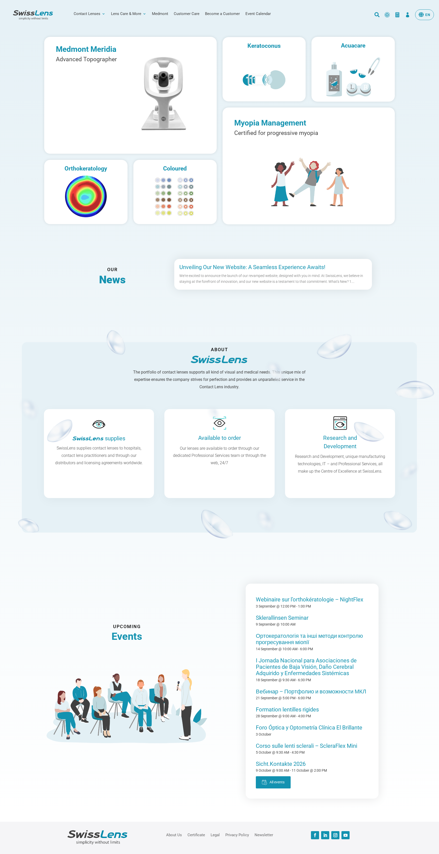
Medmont (160, 14)
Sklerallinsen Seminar (282, 618)
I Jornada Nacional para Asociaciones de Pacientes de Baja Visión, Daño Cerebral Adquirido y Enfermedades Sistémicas (306, 667)
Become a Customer (222, 14)
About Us (174, 835)
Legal (215, 835)
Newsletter (264, 835)
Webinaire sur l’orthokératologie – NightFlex (309, 599)
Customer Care (186, 14)
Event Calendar (258, 14)
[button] (424, 14)
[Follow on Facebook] (315, 835)
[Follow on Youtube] (345, 835)
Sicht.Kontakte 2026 (281, 764)
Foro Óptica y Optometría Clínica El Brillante (309, 727)
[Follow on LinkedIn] (325, 835)
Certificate (196, 835)
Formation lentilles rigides (287, 709)
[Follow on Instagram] (335, 835)
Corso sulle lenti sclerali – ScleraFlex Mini (306, 746)
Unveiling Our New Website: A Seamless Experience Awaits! (252, 267)
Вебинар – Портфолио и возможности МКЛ (311, 691)
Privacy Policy (237, 835)
